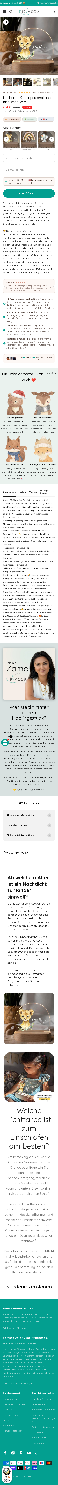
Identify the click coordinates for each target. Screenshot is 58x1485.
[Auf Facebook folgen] (5, 1453)
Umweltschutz (39, 1404)
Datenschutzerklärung (43, 1427)
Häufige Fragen (11, 1415)
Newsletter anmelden (14, 1404)
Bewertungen (39, 1443)
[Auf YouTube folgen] (29, 1453)
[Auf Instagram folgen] (13, 1453)
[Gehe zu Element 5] (47, 82)
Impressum (37, 1432)
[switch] (7, 1480)
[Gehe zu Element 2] (17, 82)
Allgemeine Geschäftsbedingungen (43, 1418)
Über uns (7, 1409)
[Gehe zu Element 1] (7, 82)
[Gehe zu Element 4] (37, 82)
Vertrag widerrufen (12, 1399)
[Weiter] (51, 139)
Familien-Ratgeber (12, 1430)
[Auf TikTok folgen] (37, 1453)
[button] (5, 742)
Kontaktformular (11, 1425)
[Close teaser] (10, 736)
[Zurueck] (6, 139)
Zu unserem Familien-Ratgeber (19, 1383)
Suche (6, 1420)
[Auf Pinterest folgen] (21, 1453)
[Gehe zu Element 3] (27, 82)
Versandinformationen (43, 1409)
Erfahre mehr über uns (14, 1328)
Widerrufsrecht (39, 1437)
